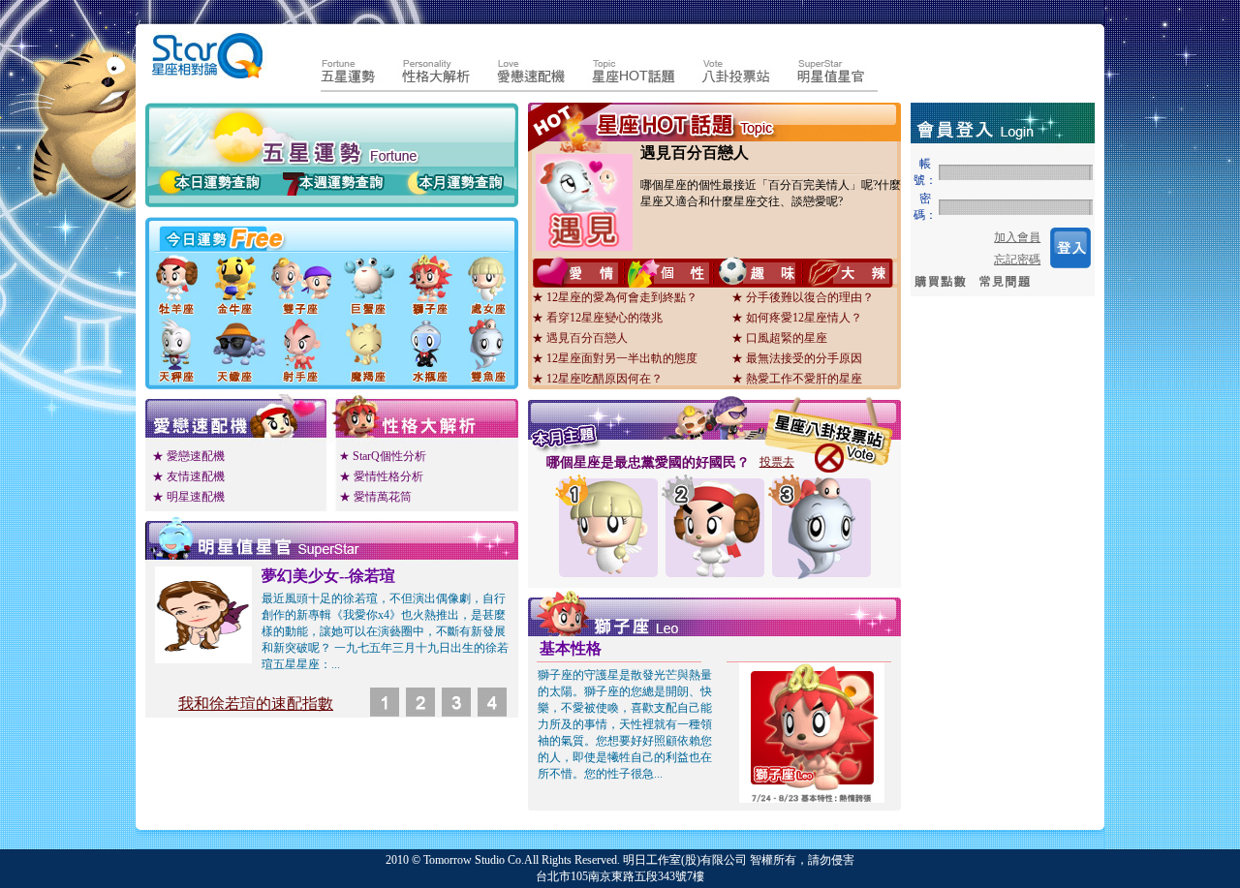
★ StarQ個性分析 (382, 456)
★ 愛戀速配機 (188, 456)
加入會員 (1017, 237)
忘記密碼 (1017, 259)
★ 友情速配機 (188, 476)
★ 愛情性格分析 (381, 476)
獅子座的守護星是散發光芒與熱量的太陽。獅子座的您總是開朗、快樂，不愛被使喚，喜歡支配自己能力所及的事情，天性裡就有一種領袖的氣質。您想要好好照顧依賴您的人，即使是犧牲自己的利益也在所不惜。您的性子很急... (625, 724)
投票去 (777, 462)
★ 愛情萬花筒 (375, 497)
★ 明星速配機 (188, 497)
